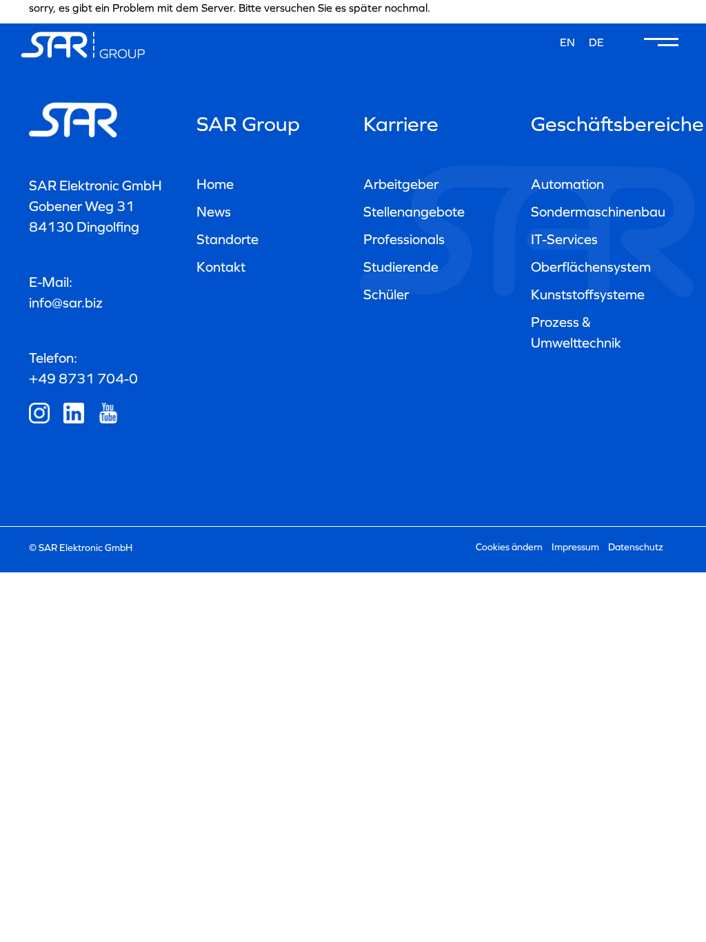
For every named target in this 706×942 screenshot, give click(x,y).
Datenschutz (635, 547)
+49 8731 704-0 (83, 378)
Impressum (575, 547)
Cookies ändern (509, 547)
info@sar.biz (66, 302)
